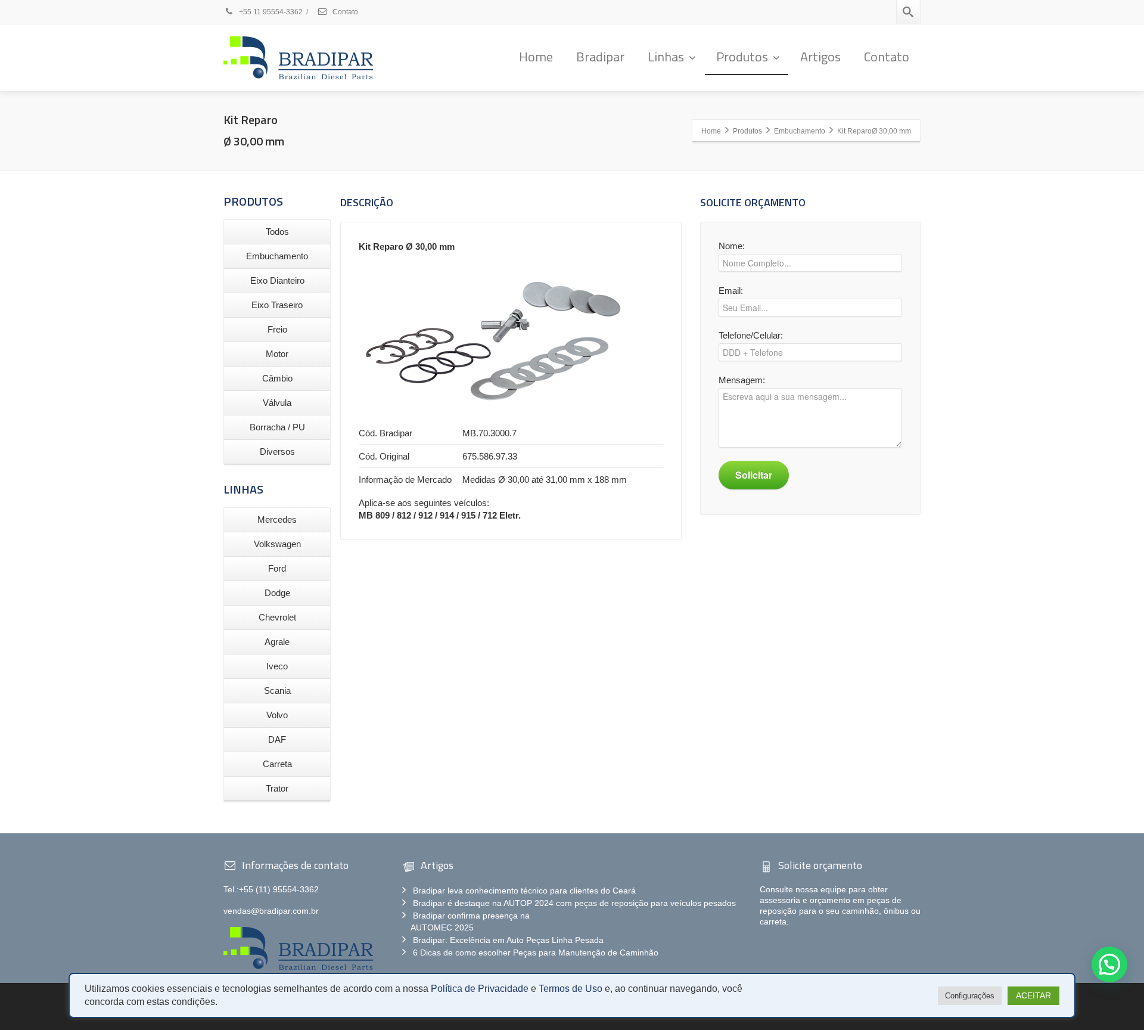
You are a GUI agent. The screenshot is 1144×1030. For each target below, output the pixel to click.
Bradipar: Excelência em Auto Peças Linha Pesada (508, 940)
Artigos (820, 56)
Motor (277, 354)
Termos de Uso (570, 989)
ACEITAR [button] (1033, 995)
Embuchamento (277, 256)
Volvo (277, 715)
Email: (731, 291)
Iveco (277, 666)
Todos (277, 232)
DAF (277, 739)
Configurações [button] (969, 995)
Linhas (666, 56)
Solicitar (753, 475)
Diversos (277, 451)
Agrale (277, 642)
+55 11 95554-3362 (270, 12)
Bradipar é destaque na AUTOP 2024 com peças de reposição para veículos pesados (574, 903)
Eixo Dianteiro (277, 280)
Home (536, 56)
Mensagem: (742, 380)
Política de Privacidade (480, 989)
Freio (277, 329)
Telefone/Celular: (751, 335)
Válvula (277, 403)
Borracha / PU (277, 427)
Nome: (732, 246)
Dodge (277, 593)
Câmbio (277, 378)
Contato (344, 12)
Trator (277, 788)
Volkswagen (277, 544)
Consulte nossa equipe (803, 889)
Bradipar (600, 56)
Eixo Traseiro (277, 305)
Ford (277, 568)
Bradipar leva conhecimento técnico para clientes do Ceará (524, 890)
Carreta (277, 764)
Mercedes (277, 519)
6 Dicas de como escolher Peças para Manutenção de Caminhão (535, 952)
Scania (277, 690)
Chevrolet (277, 617)
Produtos (742, 56)
